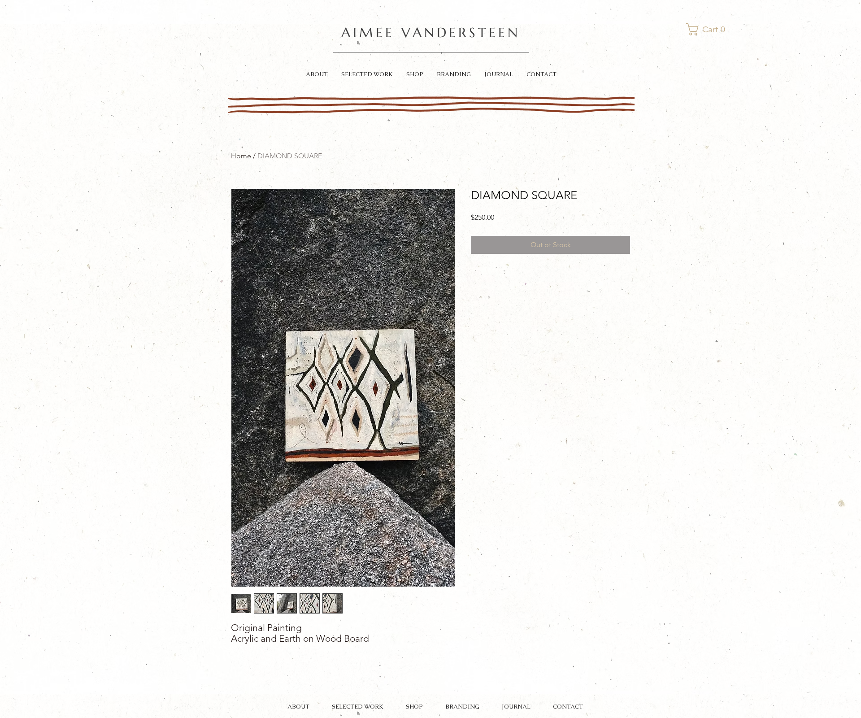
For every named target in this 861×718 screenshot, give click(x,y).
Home (241, 156)
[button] (707, 29)
